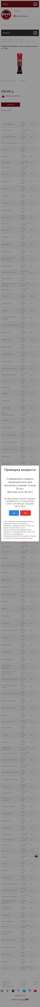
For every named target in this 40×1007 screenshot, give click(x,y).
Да (14, 513)
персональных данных (23, 538)
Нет (25, 513)
